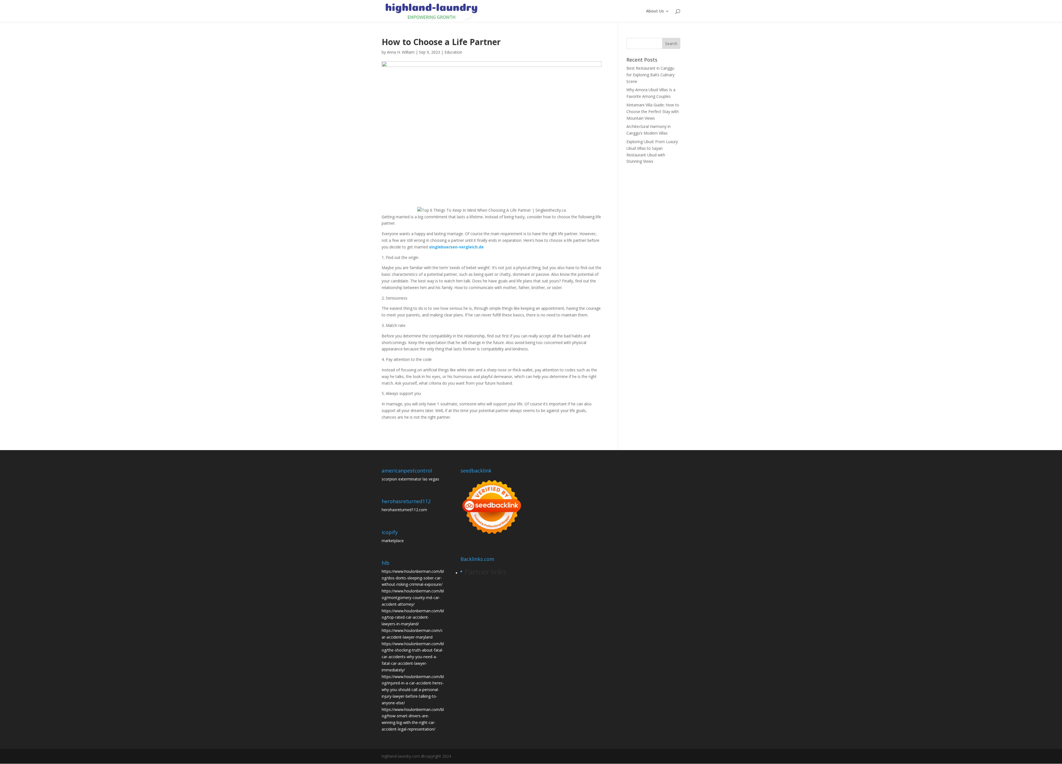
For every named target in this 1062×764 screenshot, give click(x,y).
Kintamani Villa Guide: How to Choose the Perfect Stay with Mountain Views (652, 111)
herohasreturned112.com (404, 509)
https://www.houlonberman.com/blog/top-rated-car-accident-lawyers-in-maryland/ (413, 617)
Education (453, 52)
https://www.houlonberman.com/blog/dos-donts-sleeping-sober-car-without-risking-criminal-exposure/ (413, 578)
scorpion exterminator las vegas (410, 479)
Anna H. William (401, 52)
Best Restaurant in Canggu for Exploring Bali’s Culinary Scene (650, 74)
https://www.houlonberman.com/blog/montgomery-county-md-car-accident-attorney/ (413, 597)
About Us (655, 11)
